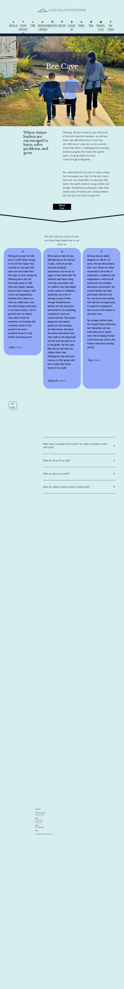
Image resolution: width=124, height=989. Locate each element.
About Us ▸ (62, 207)
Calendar (62, 25)
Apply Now (52, 25)
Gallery (81, 25)
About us (13, 25)
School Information (23, 29)
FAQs (32, 25)
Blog (91, 25)
